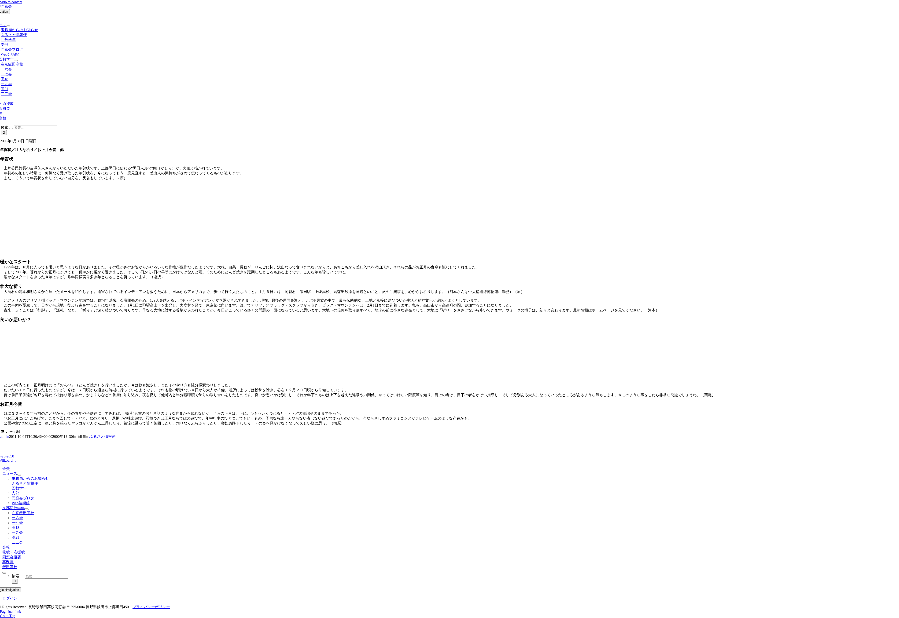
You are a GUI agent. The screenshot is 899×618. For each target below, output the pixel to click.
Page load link (10, 612)
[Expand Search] (4, 573)
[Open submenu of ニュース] (8, 26)
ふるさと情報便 (102, 437)
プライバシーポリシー (151, 607)
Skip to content (11, 2)
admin (4, 437)
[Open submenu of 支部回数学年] (16, 60)
